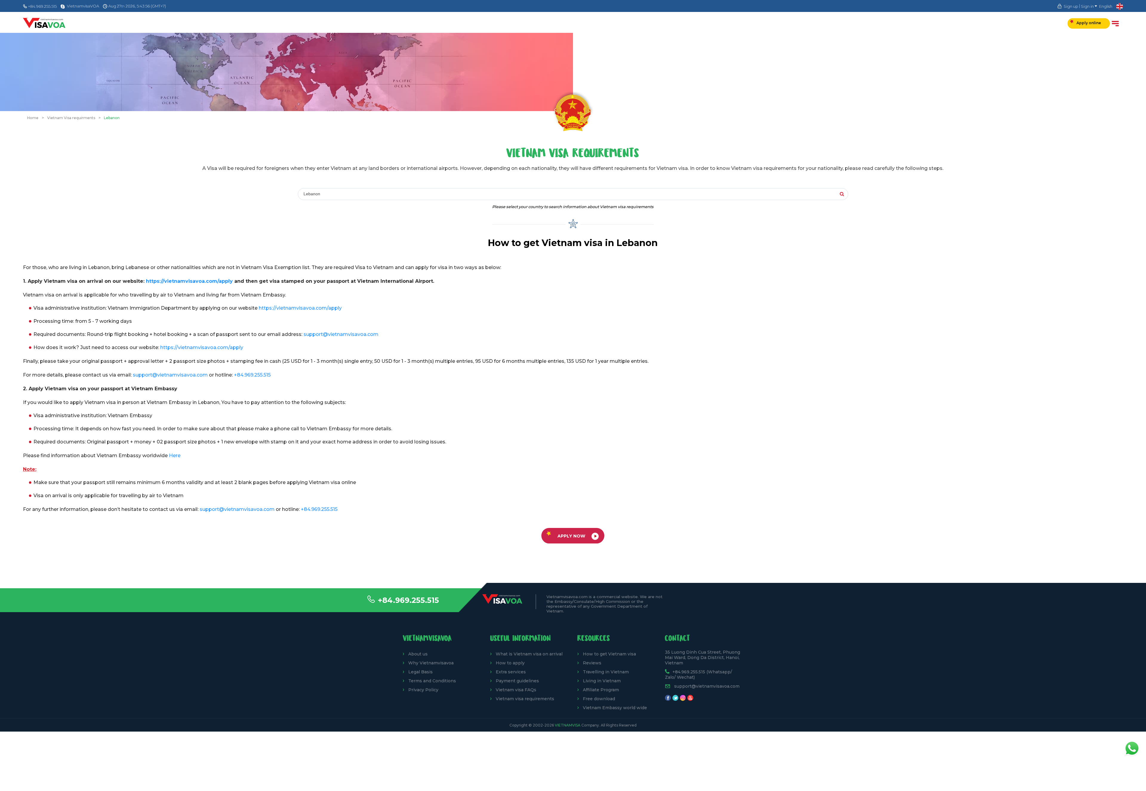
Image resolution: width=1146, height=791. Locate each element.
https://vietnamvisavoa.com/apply (189, 281)
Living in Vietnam (602, 681)
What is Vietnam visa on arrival (529, 654)
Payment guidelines (517, 681)
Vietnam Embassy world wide (615, 707)
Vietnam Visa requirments (71, 118)
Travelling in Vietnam (606, 672)
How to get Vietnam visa (609, 654)
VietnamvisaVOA (83, 6)
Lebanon (112, 118)
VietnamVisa (567, 725)
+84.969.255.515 (408, 600)
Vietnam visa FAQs (516, 689)
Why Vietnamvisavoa (431, 663)
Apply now (571, 536)
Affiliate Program (601, 689)
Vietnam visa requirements (525, 698)
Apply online (1088, 23)
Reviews (592, 663)
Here (175, 455)
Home (32, 118)
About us (418, 654)
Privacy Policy (423, 689)
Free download (599, 698)
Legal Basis (420, 672)
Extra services (511, 672)
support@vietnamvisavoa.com (341, 334)
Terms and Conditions (432, 681)
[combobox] (385, 194)
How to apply (510, 663)
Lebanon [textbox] (312, 193)
